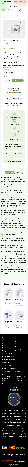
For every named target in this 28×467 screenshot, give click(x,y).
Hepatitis (9, 15)
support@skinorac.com (14, 6)
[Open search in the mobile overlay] (23, 10)
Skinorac (16, 454)
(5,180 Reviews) (17, 105)
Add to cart (17, 80)
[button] (20, 23)
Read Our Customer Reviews (14, 103)
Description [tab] (9, 172)
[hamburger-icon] (16, 10)
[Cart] (20, 10)
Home (4, 15)
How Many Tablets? (7, 68)
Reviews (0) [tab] (18, 172)
